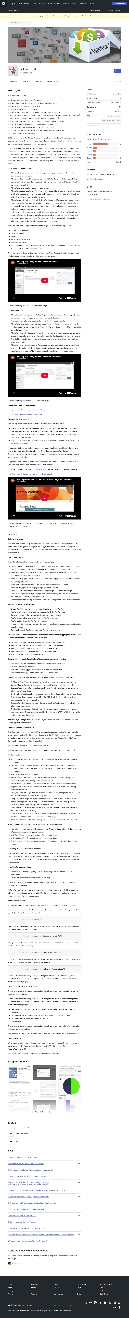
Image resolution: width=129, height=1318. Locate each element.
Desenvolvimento (53, 81)
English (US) (117, 111)
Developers (58, 1291)
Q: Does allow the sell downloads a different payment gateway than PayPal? (37, 1190)
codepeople (27, 73)
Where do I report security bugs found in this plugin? (27, 1241)
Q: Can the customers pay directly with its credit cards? (28, 1197)
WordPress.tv (59, 1294)
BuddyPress (105, 1294)
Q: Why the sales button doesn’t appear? (23, 1157)
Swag (79, 1294)
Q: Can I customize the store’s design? (22, 1222)
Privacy (10, 1294)
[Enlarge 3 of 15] (29, 1102)
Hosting (10, 1291)
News (10, 1288)
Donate (80, 1291)
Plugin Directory (13, 10)
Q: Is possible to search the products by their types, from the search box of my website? (41, 1235)
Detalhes (13, 81)
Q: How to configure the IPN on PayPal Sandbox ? (27, 1228)
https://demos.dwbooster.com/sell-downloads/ (25, 414)
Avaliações (25, 81)
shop (113, 120)
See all (118, 162)
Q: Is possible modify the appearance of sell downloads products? (32, 1203)
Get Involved (81, 1284)
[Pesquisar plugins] (29, 23)
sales (118, 116)
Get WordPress (119, 3)
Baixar (117, 71)
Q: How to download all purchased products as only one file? (31, 1170)
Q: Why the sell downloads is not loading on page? (27, 1176)
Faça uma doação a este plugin (98, 199)
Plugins (33, 1291)
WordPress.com (106, 1284)
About (10, 1284)
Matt (102, 1288)
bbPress (103, 1291)
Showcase (34, 1284)
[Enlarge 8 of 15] (54, 1068)
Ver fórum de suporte (95, 179)
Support (56, 1288)
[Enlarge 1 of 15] (29, 1068)
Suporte (118, 81)
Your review (91, 162)
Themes (33, 1288)
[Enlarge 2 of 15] (29, 1091)
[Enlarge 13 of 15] (79, 1068)
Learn (56, 1284)
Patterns (34, 1294)
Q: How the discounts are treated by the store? (26, 1164)
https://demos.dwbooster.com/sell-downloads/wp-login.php (30, 410)
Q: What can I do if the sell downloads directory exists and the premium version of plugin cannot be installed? (28, 1183)
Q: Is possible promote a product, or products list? (26, 1209)
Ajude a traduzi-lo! (86, 16)
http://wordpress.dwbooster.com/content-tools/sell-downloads (31, 474)
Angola (29, 1305)
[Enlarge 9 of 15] (54, 1084)
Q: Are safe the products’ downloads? (22, 1216)
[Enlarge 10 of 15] (54, 1103)
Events (79, 1288)
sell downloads (106, 120)
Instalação (38, 81)
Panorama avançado (95, 126)
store (118, 120)
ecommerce (111, 116)
